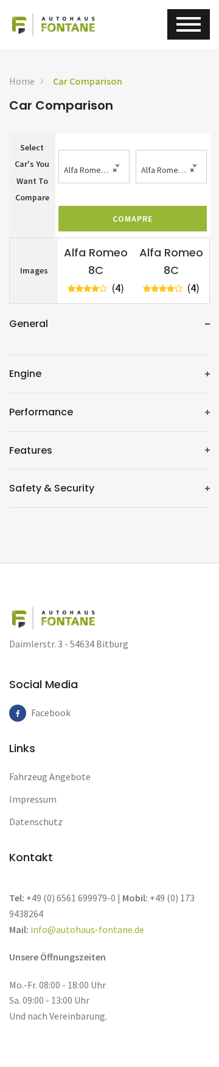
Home (22, 81)
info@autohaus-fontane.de (87, 929)
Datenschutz (36, 821)
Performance (41, 412)
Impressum (33, 799)
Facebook (39, 712)
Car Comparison (87, 81)
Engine (25, 374)
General (28, 324)
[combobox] (94, 166)
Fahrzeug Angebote (50, 776)
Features (30, 450)
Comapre (133, 218)
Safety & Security (51, 488)
